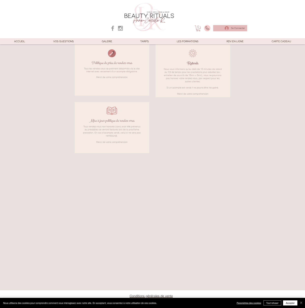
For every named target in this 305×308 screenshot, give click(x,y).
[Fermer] (301, 302)
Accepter (290, 303)
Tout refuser (272, 303)
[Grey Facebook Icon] (112, 28)
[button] (198, 28)
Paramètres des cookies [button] (249, 303)
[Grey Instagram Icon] (120, 28)
